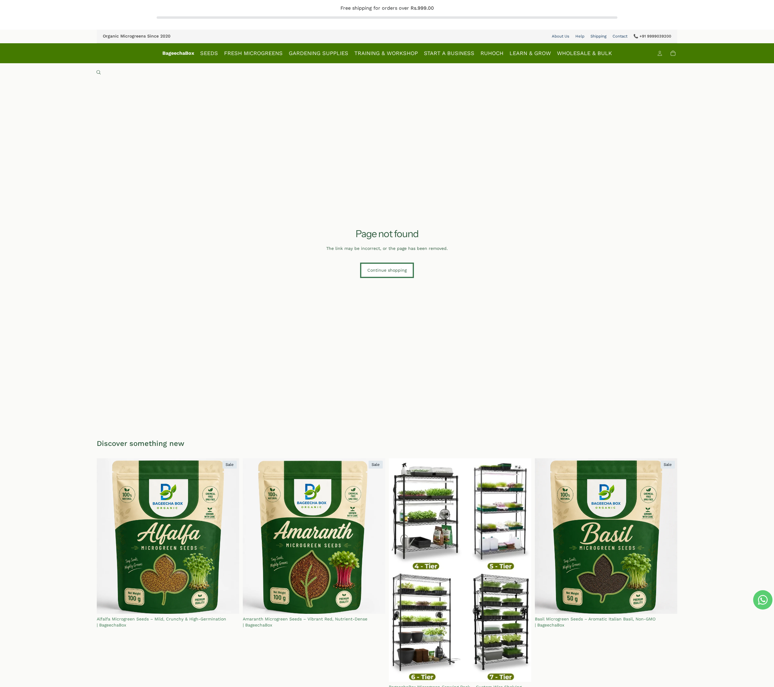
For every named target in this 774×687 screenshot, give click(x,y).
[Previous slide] (106, 536)
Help (579, 36)
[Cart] (673, 53)
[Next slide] (230, 536)
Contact (620, 36)
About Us (560, 36)
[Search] (98, 72)
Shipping (598, 36)
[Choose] (229, 604)
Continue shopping (387, 270)
